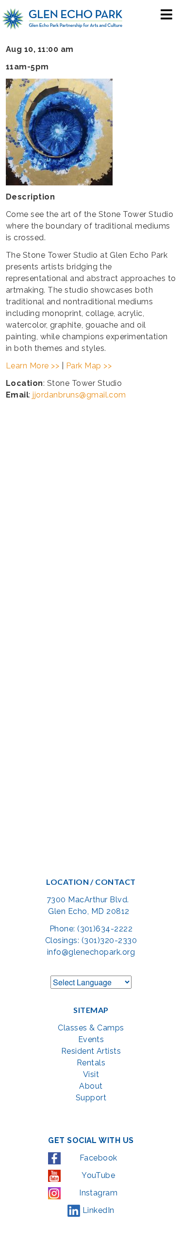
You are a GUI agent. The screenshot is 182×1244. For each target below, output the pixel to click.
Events (91, 1039)
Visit (91, 1074)
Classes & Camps (91, 1027)
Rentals (91, 1062)
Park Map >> (89, 365)
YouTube (98, 1175)
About (90, 1086)
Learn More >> (32, 365)
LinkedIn (97, 1210)
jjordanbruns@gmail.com (79, 394)
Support (91, 1097)
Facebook (97, 1157)
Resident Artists (91, 1051)
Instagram (97, 1192)
